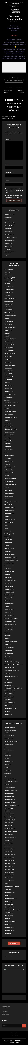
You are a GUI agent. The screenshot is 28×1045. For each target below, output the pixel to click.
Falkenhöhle (7, 438)
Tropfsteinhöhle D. (9, 592)
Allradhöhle (7, 551)
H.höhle (6, 545)
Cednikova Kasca (9, 761)
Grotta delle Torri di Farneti (11, 782)
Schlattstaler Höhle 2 (10, 298)
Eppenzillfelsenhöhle (10, 315)
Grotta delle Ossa (9, 796)
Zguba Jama (7, 770)
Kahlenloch (7, 516)
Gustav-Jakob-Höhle (9, 353)
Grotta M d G (7, 933)
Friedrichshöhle (8, 426)
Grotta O (6, 883)
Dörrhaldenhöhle (8, 385)
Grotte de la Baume (9, 727)
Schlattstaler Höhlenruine (11, 560)
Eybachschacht (8, 522)
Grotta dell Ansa (8, 904)
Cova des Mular (8, 843)
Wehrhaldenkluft (8, 397)
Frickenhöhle (7, 249)
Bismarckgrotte (8, 231)
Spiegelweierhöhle (9, 214)
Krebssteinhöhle (8, 330)
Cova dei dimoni (8, 846)
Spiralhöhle (7, 408)
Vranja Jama (7, 767)
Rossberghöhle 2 (9, 493)
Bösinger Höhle (8, 461)
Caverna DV (7, 889)
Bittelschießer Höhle (9, 406)
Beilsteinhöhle (8, 388)
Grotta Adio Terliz (9, 872)
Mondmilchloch (8, 449)
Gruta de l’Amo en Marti (10, 831)
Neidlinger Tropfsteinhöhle (11, 676)
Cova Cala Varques (9, 816)
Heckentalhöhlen (9, 563)
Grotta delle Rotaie (9, 930)
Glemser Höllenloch (9, 467)
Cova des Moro (8, 866)
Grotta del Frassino (9, 799)
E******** (6, 452)
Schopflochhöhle (8, 612)
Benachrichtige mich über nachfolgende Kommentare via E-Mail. (14, 190)
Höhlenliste (14, 943)
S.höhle (6, 528)
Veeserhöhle (7, 673)
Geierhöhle (7, 574)
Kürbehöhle (7, 446)
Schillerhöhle (7, 272)
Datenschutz (5, 1014)
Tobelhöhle (7, 283)
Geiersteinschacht (9, 589)
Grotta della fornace (9, 892)
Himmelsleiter (8, 714)
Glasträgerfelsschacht (10, 624)
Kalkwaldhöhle (8, 310)
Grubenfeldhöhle (8, 496)
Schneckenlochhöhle (10, 779)
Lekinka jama (8, 733)
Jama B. (6, 747)
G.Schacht (7, 656)
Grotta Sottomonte (9, 784)
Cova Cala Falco (8, 808)
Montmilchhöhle (8, 371)
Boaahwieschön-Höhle (10, 641)
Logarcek (6, 758)
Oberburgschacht (9, 548)
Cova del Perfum (8, 814)
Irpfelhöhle (7, 499)
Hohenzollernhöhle (9, 554)
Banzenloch (7, 531)
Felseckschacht (8, 659)
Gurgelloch (7, 632)
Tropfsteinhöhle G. (9, 603)
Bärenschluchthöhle (9, 223)
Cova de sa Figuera (9, 848)
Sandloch (7, 420)
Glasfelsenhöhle (8, 705)
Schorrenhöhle (8, 374)
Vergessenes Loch (9, 667)
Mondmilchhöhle (8, 269)
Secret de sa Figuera (10, 828)
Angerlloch (7, 255)
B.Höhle (6, 487)
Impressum (5, 1011)
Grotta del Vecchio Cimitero (11, 886)
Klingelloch (7, 600)
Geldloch (6, 318)
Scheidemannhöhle (9, 566)
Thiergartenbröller (9, 647)
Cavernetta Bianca (9, 880)
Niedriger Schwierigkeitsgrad (14, 80)
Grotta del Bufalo (8, 907)
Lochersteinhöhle (9, 470)
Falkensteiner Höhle (9, 327)
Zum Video (14, 35)
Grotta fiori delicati (9, 875)
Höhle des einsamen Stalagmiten (13, 688)
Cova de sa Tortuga (9, 819)
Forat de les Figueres (10, 857)
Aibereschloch (8, 598)
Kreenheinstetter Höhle (10, 417)
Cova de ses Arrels (9, 860)
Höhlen (14, 77)
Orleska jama (7, 755)
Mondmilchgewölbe (9, 702)
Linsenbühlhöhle (8, 321)
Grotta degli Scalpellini (10, 898)
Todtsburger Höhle (9, 534)
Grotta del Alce (8, 912)
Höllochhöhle (8, 307)
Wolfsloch (7, 295)
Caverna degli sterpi (9, 787)
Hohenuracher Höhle (10, 339)
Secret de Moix (8, 840)
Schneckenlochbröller (10, 478)
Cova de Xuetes (8, 834)
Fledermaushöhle (9, 286)
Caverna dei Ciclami (9, 802)
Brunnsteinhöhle (8, 243)
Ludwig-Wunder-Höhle (10, 237)
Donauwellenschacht (10, 708)
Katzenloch (7, 536)
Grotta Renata (8, 901)
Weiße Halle (7, 635)
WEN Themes (16, 1042)
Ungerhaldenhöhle (9, 510)
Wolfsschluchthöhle (9, 312)
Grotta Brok (7, 895)
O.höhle (6, 606)
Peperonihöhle (8, 650)
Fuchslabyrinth (8, 379)
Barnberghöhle (8, 368)
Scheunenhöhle (8, 414)
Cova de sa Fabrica (9, 863)
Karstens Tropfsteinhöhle (11, 618)
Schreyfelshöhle (8, 630)
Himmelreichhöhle (9, 391)
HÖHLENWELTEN (16, 1040)
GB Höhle (7, 711)
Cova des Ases (8, 851)
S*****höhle (7, 382)
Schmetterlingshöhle (9, 278)
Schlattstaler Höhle (9, 280)
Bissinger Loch (8, 342)
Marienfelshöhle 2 (9, 347)
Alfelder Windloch (9, 225)
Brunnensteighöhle (9, 507)
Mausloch (7, 464)
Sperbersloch (8, 682)
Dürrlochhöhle (8, 217)
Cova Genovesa (8, 822)
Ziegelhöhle (7, 423)
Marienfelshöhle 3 (9, 350)
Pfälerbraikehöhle (9, 595)
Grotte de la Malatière (10, 730)
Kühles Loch (7, 644)
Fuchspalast (7, 458)
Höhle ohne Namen (9, 240)
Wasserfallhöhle (8, 504)
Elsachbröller (7, 362)
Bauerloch (7, 333)
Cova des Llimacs (9, 869)
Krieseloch (7, 638)
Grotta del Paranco (9, 927)
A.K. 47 (6, 679)
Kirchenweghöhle (9, 234)
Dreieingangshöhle (9, 432)
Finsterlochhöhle (8, 435)
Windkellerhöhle (8, 292)
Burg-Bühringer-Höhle (10, 519)
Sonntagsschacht (9, 571)
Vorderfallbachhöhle (9, 252)
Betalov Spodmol (9, 736)
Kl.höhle (6, 475)
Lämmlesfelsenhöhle (10, 394)
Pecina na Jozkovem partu (11, 805)
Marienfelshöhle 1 (9, 344)
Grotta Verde (7, 918)
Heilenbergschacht (9, 513)
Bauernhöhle (7, 228)
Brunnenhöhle (8, 440)
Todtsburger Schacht (9, 621)
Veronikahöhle (8, 359)
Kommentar (8, 139)
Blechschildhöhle (9, 694)
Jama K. (6, 752)
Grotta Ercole (7, 924)
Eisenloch (7, 525)
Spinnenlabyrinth (9, 685)
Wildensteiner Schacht (10, 580)
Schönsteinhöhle (8, 246)
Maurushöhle (7, 583)
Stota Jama (7, 764)
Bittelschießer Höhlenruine (11, 403)
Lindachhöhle (8, 539)
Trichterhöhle (7, 568)
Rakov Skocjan (8, 738)
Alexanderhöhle (8, 878)
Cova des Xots (8, 825)
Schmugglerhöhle (9, 609)
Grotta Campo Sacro (9, 921)
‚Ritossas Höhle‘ (8, 915)
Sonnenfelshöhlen (9, 304)
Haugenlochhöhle (9, 455)
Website (7, 180)
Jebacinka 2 (7, 773)
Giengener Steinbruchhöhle (11, 502)
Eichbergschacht (8, 376)
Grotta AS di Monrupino (10, 790)
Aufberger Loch (8, 301)
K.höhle (6, 220)
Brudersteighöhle (9, 586)
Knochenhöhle (8, 577)
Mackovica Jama (8, 750)
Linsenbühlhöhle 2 (9, 481)
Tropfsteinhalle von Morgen (11, 670)
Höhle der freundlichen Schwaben (13, 664)
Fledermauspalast (9, 627)
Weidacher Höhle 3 (9, 691)
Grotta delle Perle (9, 793)
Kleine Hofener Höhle (10, 411)
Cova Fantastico (8, 811)
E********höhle (8, 275)
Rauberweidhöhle (9, 289)
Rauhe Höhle (8, 699)
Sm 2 (5, 776)
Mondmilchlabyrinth (9, 615)
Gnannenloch (8, 542)
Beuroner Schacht (9, 696)
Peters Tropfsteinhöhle (10, 557)
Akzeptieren (16, 12)
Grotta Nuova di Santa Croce (12, 910)
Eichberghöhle (8, 356)
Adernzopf (7, 400)
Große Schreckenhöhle (10, 429)
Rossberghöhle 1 (9, 490)
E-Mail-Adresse (9, 172)
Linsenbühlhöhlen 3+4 (10, 484)
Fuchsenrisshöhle (9, 472)
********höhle (7, 443)
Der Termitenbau (8, 653)
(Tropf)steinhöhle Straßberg (11, 662)
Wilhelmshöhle (8, 324)
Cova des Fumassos (9, 854)
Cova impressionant (9, 837)
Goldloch (6, 336)
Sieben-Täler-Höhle (9, 365)
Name (7, 164)
